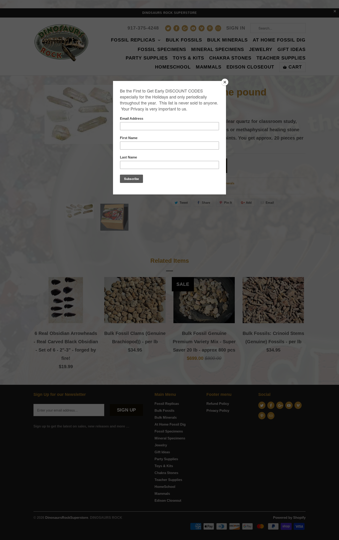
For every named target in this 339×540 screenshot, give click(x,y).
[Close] (224, 82)
